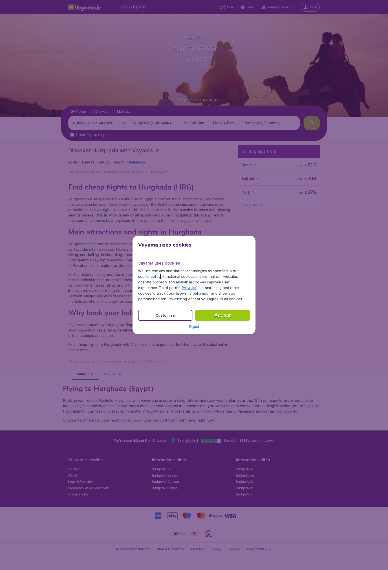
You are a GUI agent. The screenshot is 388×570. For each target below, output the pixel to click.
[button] (194, 326)
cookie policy (149, 276)
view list (189, 287)
